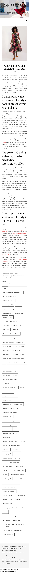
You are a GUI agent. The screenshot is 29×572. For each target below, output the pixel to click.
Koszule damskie (6, 561)
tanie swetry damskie (8, 495)
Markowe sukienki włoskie (18, 275)
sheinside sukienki (7, 466)
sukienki (4, 142)
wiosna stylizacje (7, 503)
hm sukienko (6, 354)
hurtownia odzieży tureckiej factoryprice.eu (14, 358)
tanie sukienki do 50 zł (7, 277)
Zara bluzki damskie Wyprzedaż (11, 516)
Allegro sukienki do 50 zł (9, 296)
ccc (11, 317)
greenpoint (6, 350)
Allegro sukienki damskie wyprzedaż (10, 273)
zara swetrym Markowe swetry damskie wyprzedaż (14, 525)
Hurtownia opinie (20, 552)
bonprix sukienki (7, 313)
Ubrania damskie (6, 563)
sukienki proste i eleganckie (18, 474)
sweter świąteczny (20, 479)
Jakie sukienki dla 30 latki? (9, 371)
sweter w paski (7, 479)
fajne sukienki (5, 254)
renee (4, 462)
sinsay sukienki (20, 466)
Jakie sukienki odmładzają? (10, 375)
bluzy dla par (14, 309)
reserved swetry (14, 462)
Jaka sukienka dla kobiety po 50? (17, 363)
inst (4, 363)
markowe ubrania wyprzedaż (10, 420)
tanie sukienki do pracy (9, 491)
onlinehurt (5, 449)
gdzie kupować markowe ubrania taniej (13, 346)
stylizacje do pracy (19, 470)
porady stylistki (7, 454)
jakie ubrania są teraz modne (8, 552)
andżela (18, 305)
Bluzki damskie (5, 550)
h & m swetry (16, 350)
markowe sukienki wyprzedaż (11, 408)
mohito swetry (7, 437)
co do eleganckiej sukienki (10, 321)
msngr (23, 441)
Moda (14, 63)
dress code (6, 329)
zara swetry (16, 520)
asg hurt (5, 309)
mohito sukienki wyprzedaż (10, 433)
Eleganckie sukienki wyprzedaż (11, 338)
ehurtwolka (16, 329)
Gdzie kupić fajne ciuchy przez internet (13, 342)
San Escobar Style (14, 7)
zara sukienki (6, 520)
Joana (4, 281)
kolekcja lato (6, 383)
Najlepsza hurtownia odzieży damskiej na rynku (13, 559)
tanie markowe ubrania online (10, 483)
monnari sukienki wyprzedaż (10, 441)
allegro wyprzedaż (8, 305)
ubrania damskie (7, 499)
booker (5, 317)
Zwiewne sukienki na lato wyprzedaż (12, 530)
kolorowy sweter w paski (9, 387)
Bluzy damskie (12, 550)
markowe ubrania (7, 416)
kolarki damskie (17, 548)
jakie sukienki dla (7, 367)
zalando (5, 512)
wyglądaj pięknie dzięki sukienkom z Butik (14, 507)
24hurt (5, 288)
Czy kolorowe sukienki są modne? (12, 325)
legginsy (22, 387)
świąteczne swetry (8, 534)
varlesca (17, 499)
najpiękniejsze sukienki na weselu (11, 445)
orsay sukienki (15, 449)
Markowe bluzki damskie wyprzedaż (12, 404)
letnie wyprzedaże (7, 275)
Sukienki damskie (14, 561)
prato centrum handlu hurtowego (12, 458)
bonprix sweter (19, 313)
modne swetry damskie (9, 425)
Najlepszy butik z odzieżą (7, 556)
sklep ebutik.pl (7, 470)
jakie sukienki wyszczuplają (20, 233)
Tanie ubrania (21, 495)
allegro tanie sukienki (8, 300)
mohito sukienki (7, 429)
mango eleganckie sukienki (10, 396)
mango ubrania (7, 400)
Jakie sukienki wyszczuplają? (10, 379)
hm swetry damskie (18, 354)
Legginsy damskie (6, 548)
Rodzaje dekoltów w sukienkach (9, 557)
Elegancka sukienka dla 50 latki (11, 334)
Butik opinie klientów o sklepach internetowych (13, 554)
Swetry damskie (23, 561)
